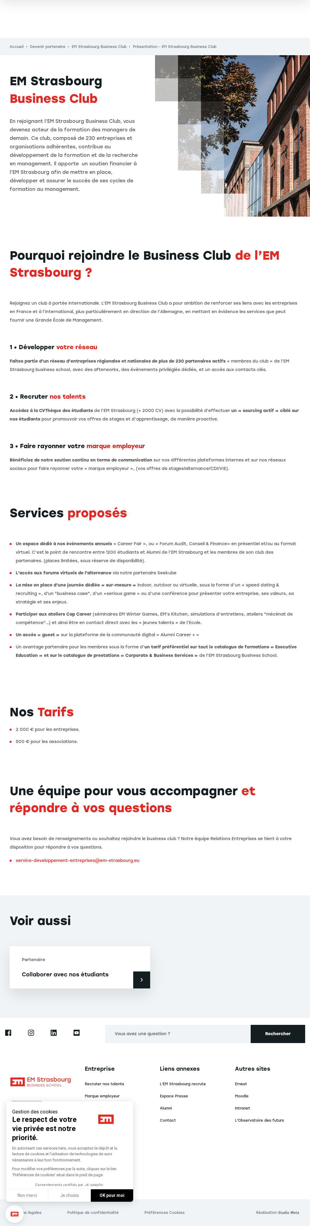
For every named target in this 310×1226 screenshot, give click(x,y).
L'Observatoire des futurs (259, 1120)
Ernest (241, 1084)
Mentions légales (25, 1213)
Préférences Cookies (164, 1213)
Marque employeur (102, 1096)
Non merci (27, 1195)
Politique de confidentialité (93, 1213)
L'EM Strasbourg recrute (183, 1084)
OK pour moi (112, 1195)
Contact (168, 1120)
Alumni (166, 1108)
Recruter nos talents (104, 1084)
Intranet (242, 1108)
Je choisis (69, 1195)
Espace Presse (174, 1096)
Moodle (242, 1096)
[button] (14, 1214)
